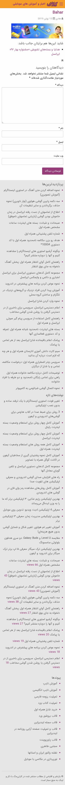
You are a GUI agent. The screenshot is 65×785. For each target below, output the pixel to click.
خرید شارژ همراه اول (45, 709)
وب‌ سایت (58, 156)
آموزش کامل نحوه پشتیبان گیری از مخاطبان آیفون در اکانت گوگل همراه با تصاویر (31, 457)
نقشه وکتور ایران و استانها (42, 753)
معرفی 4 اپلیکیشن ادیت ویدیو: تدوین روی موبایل (31, 510)
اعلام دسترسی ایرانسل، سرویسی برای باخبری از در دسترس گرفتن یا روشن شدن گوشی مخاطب (31, 309)
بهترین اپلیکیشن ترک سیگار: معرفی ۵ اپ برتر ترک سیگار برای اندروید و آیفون (31, 551)
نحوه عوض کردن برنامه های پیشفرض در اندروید (32, 284)
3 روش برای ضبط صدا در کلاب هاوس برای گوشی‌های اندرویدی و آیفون (35, 414)
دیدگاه (59, 85)
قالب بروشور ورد (48, 716)
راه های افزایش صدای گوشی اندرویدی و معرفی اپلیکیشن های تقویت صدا (33, 479)
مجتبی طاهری (49, 746)
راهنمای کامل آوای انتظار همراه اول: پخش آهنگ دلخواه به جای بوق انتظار (32, 264)
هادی (58, 18)
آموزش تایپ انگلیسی (45, 690)
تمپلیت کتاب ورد (47, 703)
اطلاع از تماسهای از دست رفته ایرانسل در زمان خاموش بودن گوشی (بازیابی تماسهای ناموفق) (33, 214)
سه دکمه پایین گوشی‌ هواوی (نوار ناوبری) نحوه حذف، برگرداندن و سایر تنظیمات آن (33, 203)
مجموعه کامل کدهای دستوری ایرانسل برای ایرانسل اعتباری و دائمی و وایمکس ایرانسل (31, 275)
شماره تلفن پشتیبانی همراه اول (42, 234)
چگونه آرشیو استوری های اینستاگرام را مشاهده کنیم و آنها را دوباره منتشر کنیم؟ (33, 253)
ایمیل (59, 142)
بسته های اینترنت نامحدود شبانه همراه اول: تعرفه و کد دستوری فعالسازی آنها (31, 331)
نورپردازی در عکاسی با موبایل (40, 759)
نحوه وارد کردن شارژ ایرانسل (44, 301)
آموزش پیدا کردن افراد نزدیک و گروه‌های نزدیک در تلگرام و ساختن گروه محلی (31, 292)
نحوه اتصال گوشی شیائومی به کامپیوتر (38, 388)
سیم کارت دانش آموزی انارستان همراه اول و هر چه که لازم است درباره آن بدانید (31, 353)
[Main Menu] (61, 4)
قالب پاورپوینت (48, 740)
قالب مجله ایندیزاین (45, 722)
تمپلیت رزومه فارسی (45, 696)
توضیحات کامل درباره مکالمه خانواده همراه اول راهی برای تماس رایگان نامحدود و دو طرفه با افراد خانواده (31, 377)
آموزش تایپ (50, 683)
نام (61, 128)
